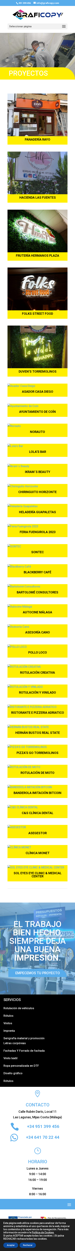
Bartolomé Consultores (37, 592)
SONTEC (37, 552)
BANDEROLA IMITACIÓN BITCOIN (37, 793)
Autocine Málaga (37, 612)
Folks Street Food (37, 313)
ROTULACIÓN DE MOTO (37, 773)
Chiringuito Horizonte (37, 492)
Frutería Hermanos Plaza (37, 255)
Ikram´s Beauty (37, 472)
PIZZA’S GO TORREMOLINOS (37, 753)
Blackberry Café (37, 572)
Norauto (37, 432)
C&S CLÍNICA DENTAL (37, 813)
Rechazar (27, 1245)
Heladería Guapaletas (37, 512)
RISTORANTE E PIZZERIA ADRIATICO (37, 712)
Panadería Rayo (37, 139)
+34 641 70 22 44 (42, 1137)
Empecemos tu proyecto (37, 973)
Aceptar (11, 1245)
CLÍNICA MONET (38, 853)
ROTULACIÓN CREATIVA (37, 672)
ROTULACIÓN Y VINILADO (37, 692)
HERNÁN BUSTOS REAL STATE (37, 733)
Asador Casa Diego (37, 391)
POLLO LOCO (37, 652)
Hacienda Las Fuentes (37, 197)
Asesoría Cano (37, 632)
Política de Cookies (43, 1232)
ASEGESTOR (37, 833)
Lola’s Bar (37, 452)
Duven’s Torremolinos (38, 371)
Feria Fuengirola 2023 (37, 532)
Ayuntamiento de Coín (37, 412)
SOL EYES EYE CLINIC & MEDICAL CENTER (38, 874)
